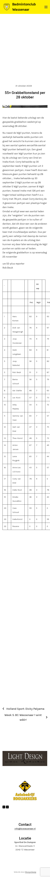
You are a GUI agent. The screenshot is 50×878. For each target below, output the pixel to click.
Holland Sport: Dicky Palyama (25, 708)
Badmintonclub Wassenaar (24, 7)
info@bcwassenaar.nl (25, 828)
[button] (46, 7)
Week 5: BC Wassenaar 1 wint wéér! (23, 717)
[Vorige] (3, 807)
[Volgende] (7, 807)
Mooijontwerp (30, 872)
